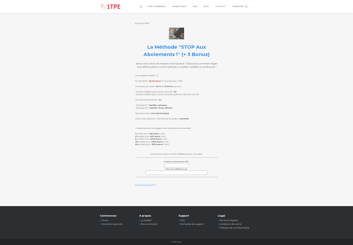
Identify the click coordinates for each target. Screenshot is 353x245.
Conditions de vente (230, 224)
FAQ (195, 6)
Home (104, 220)
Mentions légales (228, 220)
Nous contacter (149, 224)
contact (220, 6)
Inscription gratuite (111, 224)
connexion (238, 6)
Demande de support (192, 224)
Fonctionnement (157, 6)
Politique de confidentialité (234, 228)
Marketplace (179, 6)
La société (146, 220)
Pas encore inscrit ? (145, 185)
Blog (206, 6)
